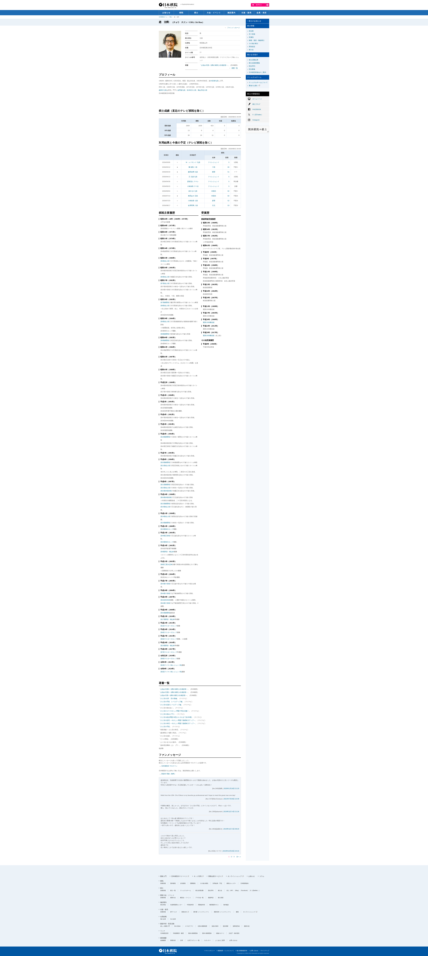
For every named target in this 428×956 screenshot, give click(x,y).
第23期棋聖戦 (165, 523)
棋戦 (161, 881)
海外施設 (226, 905)
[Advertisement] (199, 102)
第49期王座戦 (165, 536)
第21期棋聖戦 (165, 484)
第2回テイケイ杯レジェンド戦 (171, 665)
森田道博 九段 (193, 172)
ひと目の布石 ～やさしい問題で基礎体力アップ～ (177, 723)
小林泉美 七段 (193, 201)
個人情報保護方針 (242, 950)
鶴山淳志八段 (202, 90)
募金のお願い (253, 85)
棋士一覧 (173, 890)
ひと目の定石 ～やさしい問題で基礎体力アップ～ (177, 720)
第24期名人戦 (165, 516)
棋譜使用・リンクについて (226, 950)
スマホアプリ (189, 926)
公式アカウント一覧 (193, 940)
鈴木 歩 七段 (193, 191)
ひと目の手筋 (165, 726)
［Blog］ (237, 890)
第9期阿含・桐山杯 (167, 552)
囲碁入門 (163, 876)
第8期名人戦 (164, 305)
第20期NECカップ (166, 542)
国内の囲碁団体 (193, 933)
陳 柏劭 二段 (193, 167)
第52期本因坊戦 (166, 491)
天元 (213, 205)
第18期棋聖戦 (165, 437)
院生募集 (252, 69)
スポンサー (207, 940)
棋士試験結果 (253, 60)
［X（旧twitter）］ (254, 890)
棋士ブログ (256, 104)
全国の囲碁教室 (202, 926)
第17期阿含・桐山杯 (167, 619)
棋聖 (213, 172)
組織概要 (163, 940)
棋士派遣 (220, 897)
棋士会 (251, 50)
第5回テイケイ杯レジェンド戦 (171, 672)
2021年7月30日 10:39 (231, 799)
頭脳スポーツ (220, 933)
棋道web (184, 912)
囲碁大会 (173, 897)
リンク (162, 931)
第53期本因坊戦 (166, 497)
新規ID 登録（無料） (168, 774)
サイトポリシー (210, 950)
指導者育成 (236, 926)
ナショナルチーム (185, 890)
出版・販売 (164, 909)
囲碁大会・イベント (167, 895)
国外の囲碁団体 (207, 933)
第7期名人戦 (164, 283)
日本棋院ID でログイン (169, 766)
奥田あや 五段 (193, 196)
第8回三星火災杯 (166, 564)
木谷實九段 (214, 81)
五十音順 (252, 34)
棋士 (171, 17)
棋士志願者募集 (254, 63)
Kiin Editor (177, 926)
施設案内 (163, 902)
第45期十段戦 (165, 603)
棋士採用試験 (199, 890)
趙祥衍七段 (163, 90)
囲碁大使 (246, 926)
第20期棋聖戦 (165, 462)
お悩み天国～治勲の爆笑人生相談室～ (173, 695)
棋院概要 (163, 938)
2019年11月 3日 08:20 (231, 829)
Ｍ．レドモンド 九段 (193, 162)
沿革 (181, 940)
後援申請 (210, 897)
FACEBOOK (256, 109)
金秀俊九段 (181, 90)
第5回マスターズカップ (168, 639)
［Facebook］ (244, 890)
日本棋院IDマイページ (179, 876)
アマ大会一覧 (199, 897)
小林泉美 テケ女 (193, 186)
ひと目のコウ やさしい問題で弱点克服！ (174, 711)
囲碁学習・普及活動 (167, 924)
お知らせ (251, 876)
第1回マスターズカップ (168, 626)
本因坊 (213, 191)
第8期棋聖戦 (164, 334)
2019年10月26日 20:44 (231, 851)
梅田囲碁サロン (214, 905)
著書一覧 (234, 68)
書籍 (237, 912)
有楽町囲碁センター (176, 905)
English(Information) (188, 4)
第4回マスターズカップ (168, 632)
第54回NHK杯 (165, 600)
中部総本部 (190, 905)
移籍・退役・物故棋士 (256, 40)
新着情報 (163, 883)
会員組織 (163, 916)
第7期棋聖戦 (164, 302)
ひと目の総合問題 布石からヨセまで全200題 (176, 717)
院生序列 (252, 66)
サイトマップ (265, 950)
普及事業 (225, 926)
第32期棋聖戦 (165, 613)
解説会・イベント (185, 897)
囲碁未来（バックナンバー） (222, 912)
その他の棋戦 (204, 883)
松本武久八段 (191, 90)
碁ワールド (173, 912)
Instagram (256, 120)
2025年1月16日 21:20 (231, 788)
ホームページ (257, 99)
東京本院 (163, 905)
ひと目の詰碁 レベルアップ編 (170, 705)
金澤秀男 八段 (193, 205)
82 (228, 191)
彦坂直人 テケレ (193, 181)
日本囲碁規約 (245, 883)
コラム (261, 876)
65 (228, 167)
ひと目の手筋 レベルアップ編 (171, 701)
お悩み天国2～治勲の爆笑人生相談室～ (174, 692)
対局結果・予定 (217, 883)
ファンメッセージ (233, 28)
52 (228, 201)
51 (228, 172)
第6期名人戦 (164, 277)
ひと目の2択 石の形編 (168, 698)
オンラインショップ (235, 876)
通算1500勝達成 (208, 335)
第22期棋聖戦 (165, 504)
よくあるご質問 (220, 940)
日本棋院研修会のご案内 (257, 72)
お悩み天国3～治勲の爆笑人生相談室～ (174, 689)
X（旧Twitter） (257, 115)
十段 (213, 167)
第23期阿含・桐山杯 (167, 645)
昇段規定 (252, 46)
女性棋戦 (183, 883)
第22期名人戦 (165, 488)
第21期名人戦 (165, 465)
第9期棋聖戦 (164, 340)
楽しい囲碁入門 (165, 926)
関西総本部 (201, 905)
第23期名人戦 (165, 507)
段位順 (251, 31)
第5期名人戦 (164, 261)
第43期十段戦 (165, 584)
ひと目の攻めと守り (167, 714)
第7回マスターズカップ (168, 652)
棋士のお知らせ (255, 21)
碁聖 (213, 201)
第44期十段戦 (165, 593)
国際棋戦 (192, 883)
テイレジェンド (213, 162)
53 (228, 205)
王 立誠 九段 (193, 177)
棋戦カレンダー (231, 883)
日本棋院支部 (164, 933)
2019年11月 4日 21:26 (231, 811)
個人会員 (163, 919)
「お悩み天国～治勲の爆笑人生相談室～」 (214, 65)
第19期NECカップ (166, 529)
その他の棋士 (253, 43)
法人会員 (173, 919)
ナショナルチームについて (258, 82)
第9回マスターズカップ (168, 658)
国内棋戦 (173, 883)
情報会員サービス (214, 876)
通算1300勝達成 (208, 322)
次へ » (238, 857)
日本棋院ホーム (163, 17)
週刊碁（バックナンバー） (201, 912)
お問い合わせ (233, 940)
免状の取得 (215, 926)
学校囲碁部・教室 (178, 933)
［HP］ (231, 890)
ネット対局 (198, 876)
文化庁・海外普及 (234, 933)
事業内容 (173, 940)
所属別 (251, 37)
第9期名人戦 (164, 321)
